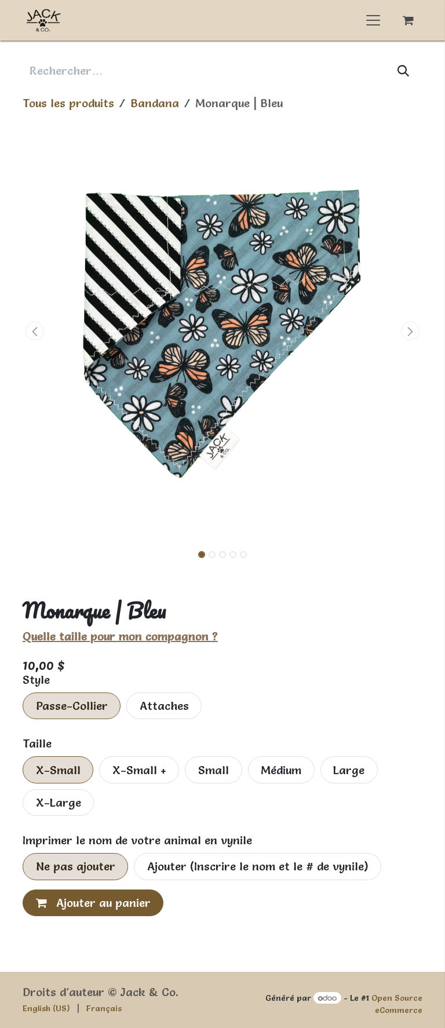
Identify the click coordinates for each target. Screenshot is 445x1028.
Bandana (154, 103)
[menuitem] (46, 1008)
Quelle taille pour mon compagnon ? (120, 636)
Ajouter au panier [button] (102, 903)
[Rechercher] (403, 70)
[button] (35, 331)
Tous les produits (68, 103)
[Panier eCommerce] (407, 20)
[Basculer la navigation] (373, 20)
